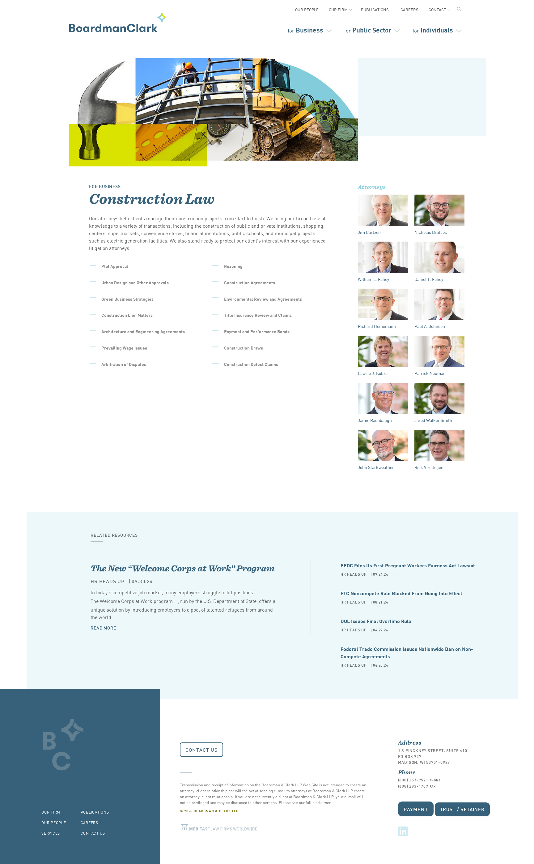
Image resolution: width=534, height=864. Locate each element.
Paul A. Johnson (429, 326)
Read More (103, 627)
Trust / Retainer (462, 809)
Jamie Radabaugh (375, 420)
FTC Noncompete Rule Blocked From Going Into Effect (401, 592)
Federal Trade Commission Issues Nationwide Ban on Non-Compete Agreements (407, 652)
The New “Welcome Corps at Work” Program (183, 568)
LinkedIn (403, 831)
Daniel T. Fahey (428, 279)
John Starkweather (376, 467)
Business (305, 29)
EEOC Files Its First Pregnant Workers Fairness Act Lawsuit (408, 565)
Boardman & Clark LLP (118, 22)
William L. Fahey (373, 279)
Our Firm (338, 9)
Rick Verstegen (428, 467)
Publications (375, 9)
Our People (307, 9)
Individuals (433, 29)
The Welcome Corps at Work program (132, 600)
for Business (105, 186)
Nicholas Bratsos (430, 232)
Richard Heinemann (377, 326)
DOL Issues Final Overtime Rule (376, 620)
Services (50, 833)
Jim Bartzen (369, 232)
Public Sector (368, 29)
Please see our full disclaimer (305, 802)
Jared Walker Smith (433, 420)
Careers (409, 9)
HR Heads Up (108, 580)
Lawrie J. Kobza (373, 373)
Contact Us (201, 749)
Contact (437, 9)
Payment (416, 808)
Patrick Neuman (430, 373)
